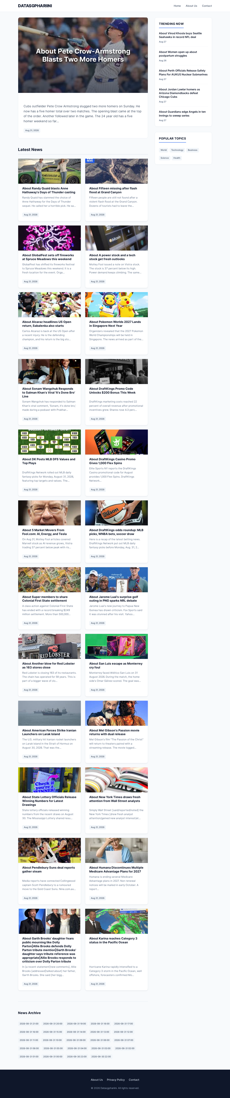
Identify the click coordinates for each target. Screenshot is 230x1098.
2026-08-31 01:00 (29, 1056)
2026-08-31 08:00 (99, 1040)
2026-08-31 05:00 (53, 1048)
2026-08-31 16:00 (29, 1032)
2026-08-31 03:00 (100, 1048)
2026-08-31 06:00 (29, 1048)
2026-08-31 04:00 (77, 1048)
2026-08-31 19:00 (76, 1023)
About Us (191, 5)
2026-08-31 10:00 (52, 1040)
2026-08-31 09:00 (76, 1040)
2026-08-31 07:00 (123, 1040)
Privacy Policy (116, 1079)
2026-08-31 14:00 (76, 1032)
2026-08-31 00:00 (52, 1056)
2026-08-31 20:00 (52, 1023)
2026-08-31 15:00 (52, 1032)
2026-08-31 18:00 (100, 1023)
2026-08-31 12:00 (123, 1032)
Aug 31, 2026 (32, 130)
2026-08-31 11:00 (29, 1040)
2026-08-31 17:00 (123, 1023)
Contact (207, 5)
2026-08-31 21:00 (29, 1023)
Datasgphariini (35, 5)
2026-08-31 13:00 (99, 1032)
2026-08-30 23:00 (77, 1056)
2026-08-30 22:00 (101, 1056)
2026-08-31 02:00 (124, 1048)
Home (177, 5)
